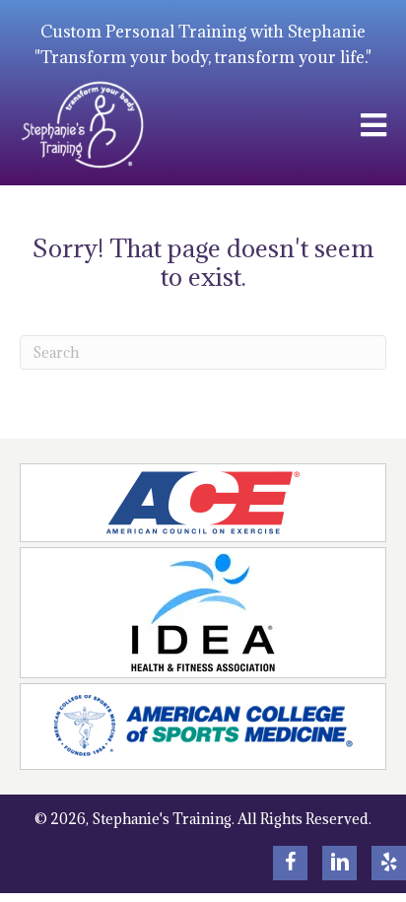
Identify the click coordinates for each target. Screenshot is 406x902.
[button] (290, 863)
